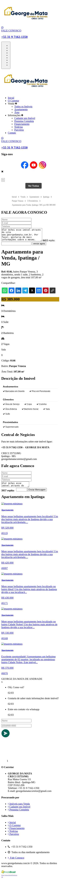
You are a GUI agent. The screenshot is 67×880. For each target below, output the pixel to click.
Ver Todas (33, 186)
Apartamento (21, 109)
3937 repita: (7, 490)
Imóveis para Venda (19, 803)
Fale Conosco (16, 857)
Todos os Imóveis (23, 106)
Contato (12, 132)
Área (16, 112)
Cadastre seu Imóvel (24, 118)
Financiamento (21, 124)
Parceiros (19, 129)
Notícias (18, 127)
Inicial (11, 97)
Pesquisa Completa (24, 121)
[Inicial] (25, 24)
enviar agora (39, 243)
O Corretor (13, 100)
